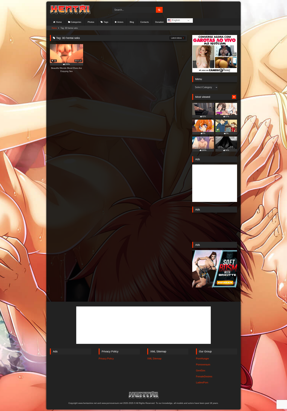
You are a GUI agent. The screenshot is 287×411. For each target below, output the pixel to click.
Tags (106, 22)
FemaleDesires (204, 376)
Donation (159, 22)
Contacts (144, 22)
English (175, 20)
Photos (91, 22)
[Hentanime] (70, 10)
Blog (132, 22)
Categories (76, 22)
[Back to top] (277, 402)
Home (59, 22)
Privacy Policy (106, 358)
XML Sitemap (154, 358)
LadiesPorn (202, 382)
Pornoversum (203, 364)
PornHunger (202, 358)
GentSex (200, 370)
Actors (120, 22)
